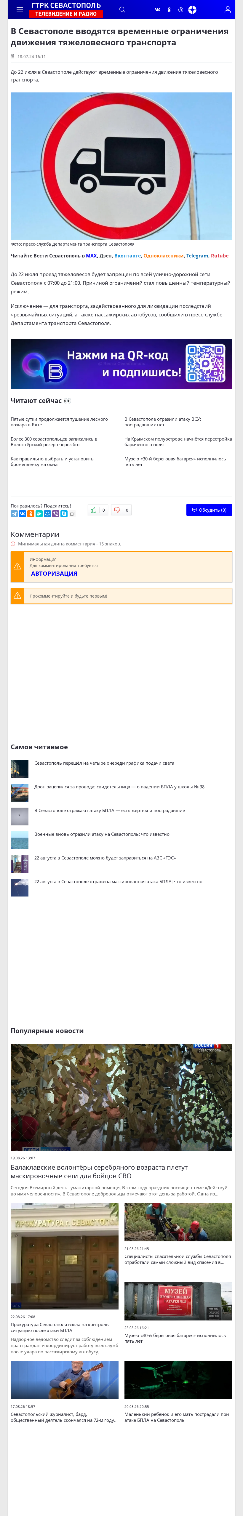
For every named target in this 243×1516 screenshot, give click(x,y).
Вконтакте (127, 255)
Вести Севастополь (57, 255)
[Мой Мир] (47, 513)
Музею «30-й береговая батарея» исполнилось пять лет (175, 462)
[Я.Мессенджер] (39, 513)
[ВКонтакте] (22, 513)
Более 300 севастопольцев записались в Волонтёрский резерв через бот (54, 442)
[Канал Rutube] (180, 9)
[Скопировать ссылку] (72, 513)
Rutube (219, 255)
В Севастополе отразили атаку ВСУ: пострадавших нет (162, 422)
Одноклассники (163, 255)
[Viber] (55, 513)
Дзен (106, 255)
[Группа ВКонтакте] (157, 9)
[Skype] (64, 513)
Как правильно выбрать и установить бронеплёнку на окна (52, 462)
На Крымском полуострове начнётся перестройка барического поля (178, 442)
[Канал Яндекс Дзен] (192, 9)
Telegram (197, 255)
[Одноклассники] (169, 9)
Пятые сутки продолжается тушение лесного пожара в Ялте (59, 422)
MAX (91, 255)
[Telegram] (14, 513)
